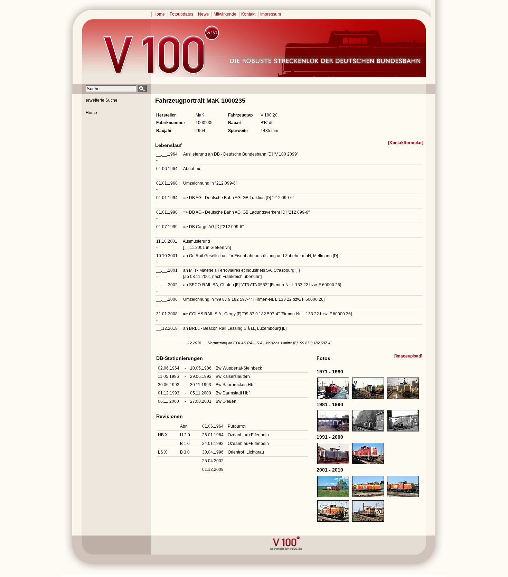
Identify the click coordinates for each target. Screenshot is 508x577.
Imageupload (408, 356)
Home (159, 14)
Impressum (270, 14)
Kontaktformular (405, 142)
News (203, 14)
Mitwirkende (225, 14)
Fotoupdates (181, 14)
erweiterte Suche (101, 100)
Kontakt (248, 14)
